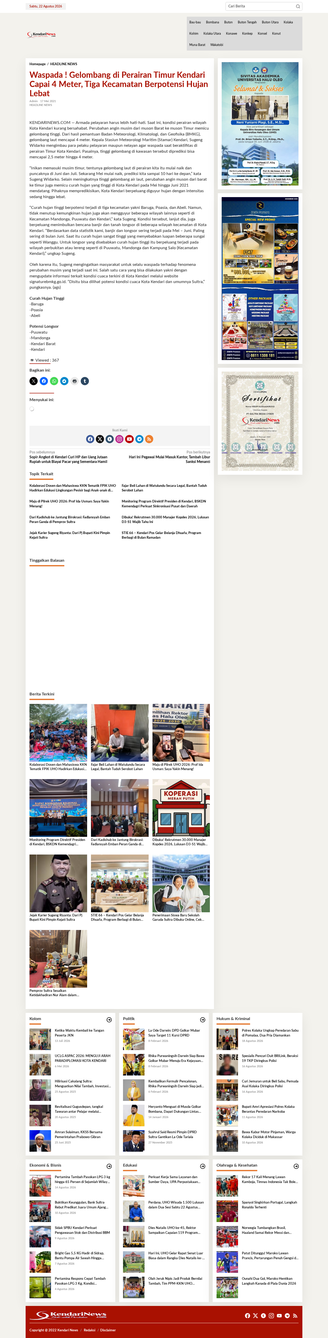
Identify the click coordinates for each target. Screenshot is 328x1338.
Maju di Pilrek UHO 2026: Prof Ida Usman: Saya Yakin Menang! (69, 504)
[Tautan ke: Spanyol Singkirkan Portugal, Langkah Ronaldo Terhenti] (227, 1211)
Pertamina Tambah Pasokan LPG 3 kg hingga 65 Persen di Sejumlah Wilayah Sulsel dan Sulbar (83, 1180)
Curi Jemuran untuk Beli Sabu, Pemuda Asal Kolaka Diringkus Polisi (270, 1084)
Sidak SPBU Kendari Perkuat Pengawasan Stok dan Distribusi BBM (82, 1230)
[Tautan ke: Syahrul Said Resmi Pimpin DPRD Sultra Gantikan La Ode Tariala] (134, 1141)
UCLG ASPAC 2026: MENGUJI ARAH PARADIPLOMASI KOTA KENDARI (82, 1058)
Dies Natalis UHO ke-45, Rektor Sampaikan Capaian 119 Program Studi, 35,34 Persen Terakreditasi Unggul (173, 1230)
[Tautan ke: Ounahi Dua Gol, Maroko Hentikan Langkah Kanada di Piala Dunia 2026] (227, 1287)
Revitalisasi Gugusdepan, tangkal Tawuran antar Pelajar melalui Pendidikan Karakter (79, 1109)
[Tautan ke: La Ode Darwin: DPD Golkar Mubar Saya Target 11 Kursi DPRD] (134, 1039)
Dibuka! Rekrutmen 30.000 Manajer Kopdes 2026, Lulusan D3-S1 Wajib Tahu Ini (165, 520)
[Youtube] (129, 439)
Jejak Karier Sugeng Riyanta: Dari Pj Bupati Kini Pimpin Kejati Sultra (69, 535)
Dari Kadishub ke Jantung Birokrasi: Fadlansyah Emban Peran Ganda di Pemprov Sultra (69, 520)
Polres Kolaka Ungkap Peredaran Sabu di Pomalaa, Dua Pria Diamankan (270, 1033)
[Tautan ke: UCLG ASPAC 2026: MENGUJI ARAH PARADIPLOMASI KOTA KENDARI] (40, 1064)
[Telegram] (139, 439)
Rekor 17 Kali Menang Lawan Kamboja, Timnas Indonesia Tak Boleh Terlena (269, 1180)
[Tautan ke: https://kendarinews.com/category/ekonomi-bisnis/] (109, 1166)
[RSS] (149, 439)
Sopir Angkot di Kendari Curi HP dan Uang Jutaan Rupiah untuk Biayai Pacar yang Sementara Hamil (68, 457)
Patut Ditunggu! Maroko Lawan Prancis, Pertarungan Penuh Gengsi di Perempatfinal (269, 1256)
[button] (298, 6)
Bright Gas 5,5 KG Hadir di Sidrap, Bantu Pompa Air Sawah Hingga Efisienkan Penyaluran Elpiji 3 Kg (79, 1256)
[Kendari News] (41, 35)
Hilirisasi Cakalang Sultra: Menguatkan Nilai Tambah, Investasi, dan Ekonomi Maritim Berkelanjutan (82, 1084)
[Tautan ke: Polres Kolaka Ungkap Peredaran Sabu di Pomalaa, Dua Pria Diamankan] (227, 1039)
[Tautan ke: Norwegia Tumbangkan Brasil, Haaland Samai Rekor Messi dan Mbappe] (227, 1236)
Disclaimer (108, 1330)
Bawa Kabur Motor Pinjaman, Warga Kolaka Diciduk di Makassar (269, 1135)
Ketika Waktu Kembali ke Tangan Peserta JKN (79, 1033)
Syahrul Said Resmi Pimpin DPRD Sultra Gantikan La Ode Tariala (172, 1135)
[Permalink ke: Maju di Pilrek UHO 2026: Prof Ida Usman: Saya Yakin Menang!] (181, 732)
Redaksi (89, 1330)
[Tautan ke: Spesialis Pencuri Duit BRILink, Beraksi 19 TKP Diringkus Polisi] (227, 1064)
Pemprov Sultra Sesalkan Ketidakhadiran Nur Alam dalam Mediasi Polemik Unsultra (53, 993)
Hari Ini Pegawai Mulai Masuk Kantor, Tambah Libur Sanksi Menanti (169, 457)
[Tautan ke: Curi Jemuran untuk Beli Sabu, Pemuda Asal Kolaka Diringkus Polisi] (227, 1090)
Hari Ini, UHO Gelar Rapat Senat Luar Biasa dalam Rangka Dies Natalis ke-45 (175, 1256)
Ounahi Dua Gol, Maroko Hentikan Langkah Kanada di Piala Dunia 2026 (269, 1281)
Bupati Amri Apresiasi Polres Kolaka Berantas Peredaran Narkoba (268, 1109)
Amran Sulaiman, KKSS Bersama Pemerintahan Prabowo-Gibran (78, 1135)
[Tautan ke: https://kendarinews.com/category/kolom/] (109, 1020)
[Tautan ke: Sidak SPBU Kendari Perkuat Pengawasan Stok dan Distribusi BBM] (40, 1236)
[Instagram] (119, 439)
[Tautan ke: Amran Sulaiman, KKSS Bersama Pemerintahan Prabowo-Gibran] (40, 1141)
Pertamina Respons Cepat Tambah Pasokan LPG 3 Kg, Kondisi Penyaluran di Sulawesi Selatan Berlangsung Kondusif (80, 1281)
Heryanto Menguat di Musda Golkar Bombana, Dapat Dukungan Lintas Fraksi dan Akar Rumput (174, 1109)
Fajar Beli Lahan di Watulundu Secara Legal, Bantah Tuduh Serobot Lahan (164, 488)
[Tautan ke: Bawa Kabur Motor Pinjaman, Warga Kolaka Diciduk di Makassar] (227, 1141)
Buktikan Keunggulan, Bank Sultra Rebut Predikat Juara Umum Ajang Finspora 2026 (80, 1205)
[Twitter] (100, 439)
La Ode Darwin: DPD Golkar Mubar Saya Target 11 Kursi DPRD (174, 1033)
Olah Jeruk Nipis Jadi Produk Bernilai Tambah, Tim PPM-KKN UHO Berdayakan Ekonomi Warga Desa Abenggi (175, 1281)
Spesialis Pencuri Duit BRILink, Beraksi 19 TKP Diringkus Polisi (270, 1058)
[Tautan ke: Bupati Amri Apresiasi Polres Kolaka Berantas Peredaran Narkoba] (227, 1115)
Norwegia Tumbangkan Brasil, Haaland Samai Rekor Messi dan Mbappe (265, 1230)
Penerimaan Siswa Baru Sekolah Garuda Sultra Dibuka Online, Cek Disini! (177, 918)
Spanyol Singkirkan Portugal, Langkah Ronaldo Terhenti (269, 1205)
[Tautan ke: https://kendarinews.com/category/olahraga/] (296, 1166)
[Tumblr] (110, 439)
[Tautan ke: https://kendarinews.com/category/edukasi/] (203, 1166)
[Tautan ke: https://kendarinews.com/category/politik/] (203, 1020)
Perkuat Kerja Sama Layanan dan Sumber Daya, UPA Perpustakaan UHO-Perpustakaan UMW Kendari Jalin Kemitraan (174, 1180)
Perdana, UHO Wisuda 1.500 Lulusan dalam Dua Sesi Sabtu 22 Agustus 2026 (176, 1205)
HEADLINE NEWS (40, 105)
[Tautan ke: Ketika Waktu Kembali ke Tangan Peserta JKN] (40, 1039)
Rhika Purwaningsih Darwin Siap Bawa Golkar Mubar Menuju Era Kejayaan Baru (176, 1058)
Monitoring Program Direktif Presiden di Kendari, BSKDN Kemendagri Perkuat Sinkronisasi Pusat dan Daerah (164, 504)
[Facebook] (90, 439)
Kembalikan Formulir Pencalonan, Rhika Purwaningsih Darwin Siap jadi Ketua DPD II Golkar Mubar (174, 1084)
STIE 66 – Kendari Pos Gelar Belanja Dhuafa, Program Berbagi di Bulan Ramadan (161, 535)
